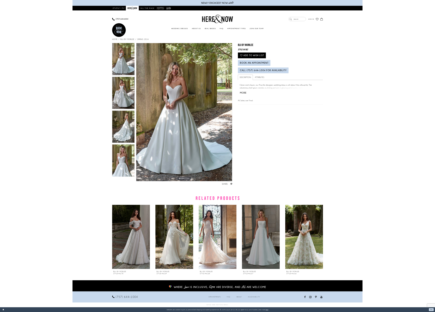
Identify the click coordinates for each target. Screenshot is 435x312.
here (267, 310)
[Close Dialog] (3, 310)
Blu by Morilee (127, 39)
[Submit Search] (290, 19)
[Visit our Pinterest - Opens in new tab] (316, 296)
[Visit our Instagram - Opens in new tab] (310, 296)
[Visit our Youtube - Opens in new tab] (321, 296)
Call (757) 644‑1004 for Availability (263, 70)
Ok (431, 309)
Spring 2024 (143, 39)
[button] (311, 19)
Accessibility (254, 297)
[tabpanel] (123, 60)
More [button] (243, 93)
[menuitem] (120, 19)
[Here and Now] (217, 19)
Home (114, 39)
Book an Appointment (254, 63)
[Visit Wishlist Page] (317, 19)
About (239, 297)
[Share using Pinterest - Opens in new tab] (231, 184)
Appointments (215, 297)
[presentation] (131, 237)
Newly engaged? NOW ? (217, 3)
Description (245, 77)
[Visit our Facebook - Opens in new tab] (305, 296)
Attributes (259, 77)
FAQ (228, 297)
